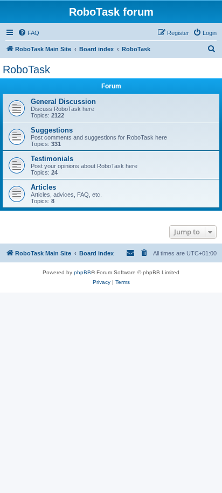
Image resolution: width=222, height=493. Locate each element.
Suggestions (52, 130)
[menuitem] (28, 32)
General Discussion (63, 102)
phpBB (82, 272)
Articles (43, 187)
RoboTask (26, 69)
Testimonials (52, 159)
